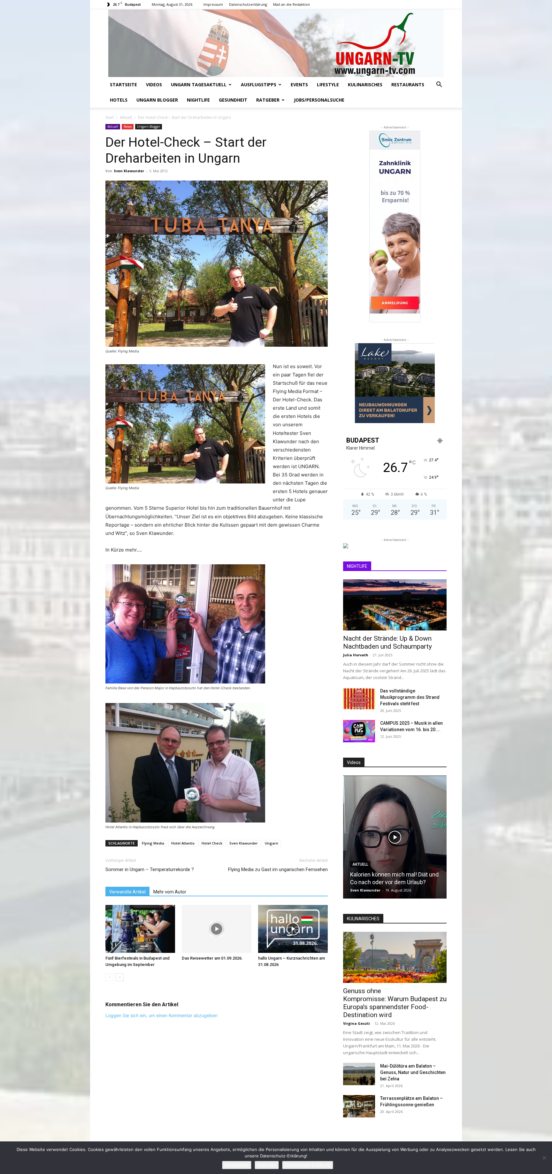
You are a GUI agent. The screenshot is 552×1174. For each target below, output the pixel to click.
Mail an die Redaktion (291, 4)
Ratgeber (268, 100)
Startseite (123, 84)
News (128, 126)
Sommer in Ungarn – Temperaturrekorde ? (149, 869)
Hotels (118, 100)
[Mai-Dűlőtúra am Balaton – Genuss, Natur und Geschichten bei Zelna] (359, 1074)
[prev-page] (109, 977)
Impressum (213, 4)
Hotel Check (212, 843)
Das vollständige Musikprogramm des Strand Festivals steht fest (410, 697)
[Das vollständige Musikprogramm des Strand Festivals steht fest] (359, 699)
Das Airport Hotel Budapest (384, 882)
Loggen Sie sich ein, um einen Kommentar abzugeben (161, 1015)
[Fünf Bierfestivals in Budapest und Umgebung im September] (140, 929)
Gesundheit (233, 100)
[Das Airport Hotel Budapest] (395, 837)
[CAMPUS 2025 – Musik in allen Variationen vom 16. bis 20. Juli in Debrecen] (359, 731)
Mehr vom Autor (169, 891)
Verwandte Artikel (127, 891)
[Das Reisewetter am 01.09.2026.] (216, 929)
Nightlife (198, 100)
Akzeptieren (237, 1165)
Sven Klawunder (129, 170)
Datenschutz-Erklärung (308, 1165)
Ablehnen (266, 1165)
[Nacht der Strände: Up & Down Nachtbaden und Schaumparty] (395, 604)
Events (299, 84)
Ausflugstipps (258, 84)
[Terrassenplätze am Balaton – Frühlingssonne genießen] (359, 1106)
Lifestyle (328, 84)
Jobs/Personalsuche (319, 100)
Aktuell (126, 117)
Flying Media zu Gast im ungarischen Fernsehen (278, 869)
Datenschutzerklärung (248, 4)
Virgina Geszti (356, 1023)
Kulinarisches (365, 84)
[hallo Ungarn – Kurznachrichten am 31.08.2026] (293, 929)
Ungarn (271, 843)
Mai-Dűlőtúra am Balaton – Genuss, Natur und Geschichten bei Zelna (413, 1072)
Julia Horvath (355, 655)
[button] (439, 85)
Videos (154, 84)
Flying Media (153, 843)
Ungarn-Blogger (148, 126)
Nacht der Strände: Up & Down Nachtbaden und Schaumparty (387, 642)
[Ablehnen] (544, 1158)
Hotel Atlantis (183, 843)
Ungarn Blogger (157, 100)
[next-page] (120, 977)
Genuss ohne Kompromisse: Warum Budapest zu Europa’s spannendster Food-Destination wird (395, 1003)
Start (109, 117)
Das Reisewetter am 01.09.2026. (212, 958)
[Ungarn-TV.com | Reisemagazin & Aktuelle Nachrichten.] (276, 43)
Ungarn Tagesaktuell (198, 84)
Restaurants (407, 84)
